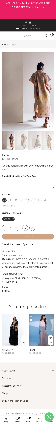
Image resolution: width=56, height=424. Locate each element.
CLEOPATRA (7, 350)
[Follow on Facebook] (26, 22)
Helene (32, 350)
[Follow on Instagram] (30, 22)
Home (5, 44)
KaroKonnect (44, 413)
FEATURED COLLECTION (27, 278)
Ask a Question (24, 244)
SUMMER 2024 (9, 282)
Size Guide (7, 244)
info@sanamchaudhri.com (29, 28)
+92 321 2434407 (29, 25)
